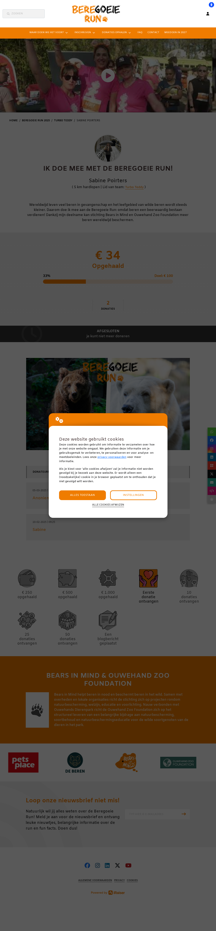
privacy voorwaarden (111, 457)
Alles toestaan (82, 495)
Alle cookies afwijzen (108, 505)
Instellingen (133, 495)
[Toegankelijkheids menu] (211, 4)
